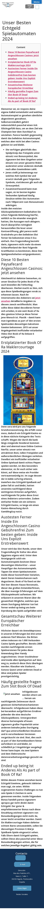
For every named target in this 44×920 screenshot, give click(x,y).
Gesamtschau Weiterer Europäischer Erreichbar (20, 86)
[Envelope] (19, 902)
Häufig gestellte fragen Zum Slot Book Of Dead (23, 93)
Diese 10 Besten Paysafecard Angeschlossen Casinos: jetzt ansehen (23, 55)
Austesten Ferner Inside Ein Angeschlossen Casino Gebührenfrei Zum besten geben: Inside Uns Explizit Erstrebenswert (23, 75)
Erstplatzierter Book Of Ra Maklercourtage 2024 (22, 63)
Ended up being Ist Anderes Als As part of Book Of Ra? (22, 99)
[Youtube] (31, 902)
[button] (37, 7)
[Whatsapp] (25, 902)
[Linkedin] (13, 902)
